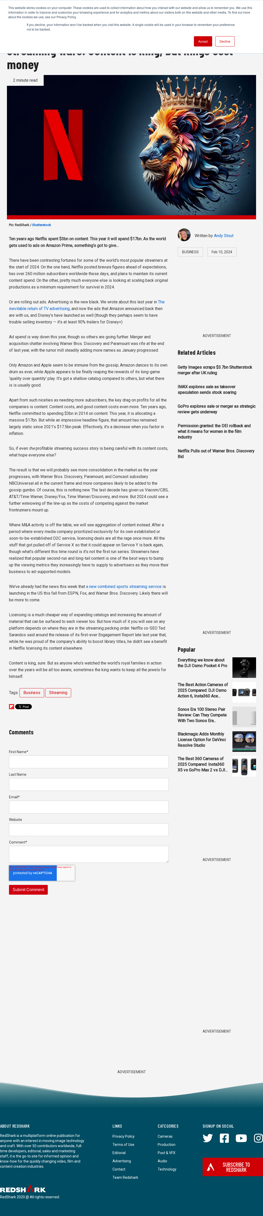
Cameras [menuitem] (165, 1136)
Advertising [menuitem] (121, 1161)
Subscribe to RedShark (236, 1167)
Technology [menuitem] (167, 1169)
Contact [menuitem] (118, 1169)
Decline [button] (225, 41)
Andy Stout (223, 235)
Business (31, 692)
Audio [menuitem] (162, 1161)
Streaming (58, 692)
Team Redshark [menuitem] (125, 1177)
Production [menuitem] (166, 1145)
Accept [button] (203, 41)
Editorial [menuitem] (119, 1153)
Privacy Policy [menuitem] (123, 1136)
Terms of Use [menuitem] (123, 1145)
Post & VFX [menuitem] (166, 1153)
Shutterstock (41, 225)
